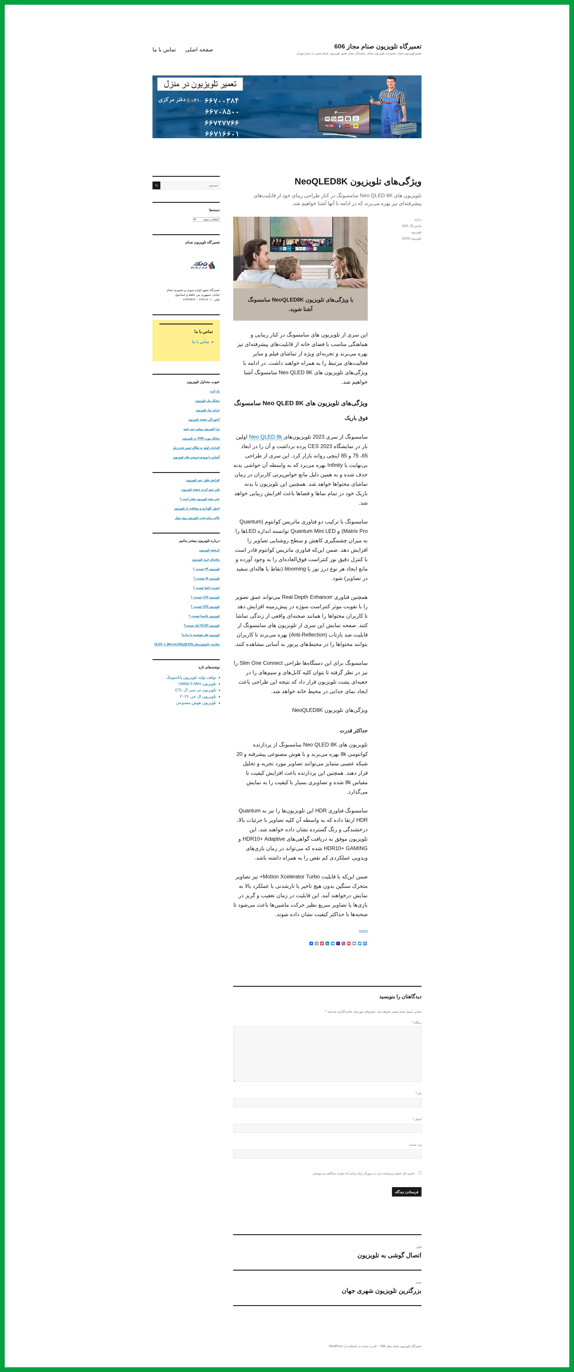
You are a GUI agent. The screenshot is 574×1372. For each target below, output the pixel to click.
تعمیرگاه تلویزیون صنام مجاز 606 (378, 46)
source (363, 930)
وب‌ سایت (415, 1144)
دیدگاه (417, 1022)
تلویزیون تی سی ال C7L (195, 690)
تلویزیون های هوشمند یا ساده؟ (200, 635)
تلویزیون (416, 232)
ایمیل (417, 1119)
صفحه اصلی (199, 49)
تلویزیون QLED (412, 238)
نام (419, 1093)
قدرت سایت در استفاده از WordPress (352, 1346)
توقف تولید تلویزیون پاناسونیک (191, 677)
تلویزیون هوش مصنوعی (196, 702)
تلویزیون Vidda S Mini (197, 683)
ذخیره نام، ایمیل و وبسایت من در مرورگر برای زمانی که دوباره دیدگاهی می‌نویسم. (363, 1173)
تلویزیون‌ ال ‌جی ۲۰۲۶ (198, 696)
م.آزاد (418, 219)
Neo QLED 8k (266, 437)
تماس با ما (164, 49)
